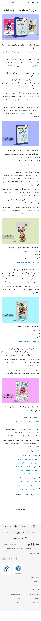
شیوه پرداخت (35, 589)
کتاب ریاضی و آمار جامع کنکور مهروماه (27, 421)
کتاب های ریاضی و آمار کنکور (30, 65)
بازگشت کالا (36, 598)
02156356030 (27, 549)
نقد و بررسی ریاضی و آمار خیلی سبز (27, 485)
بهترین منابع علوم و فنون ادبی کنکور (27, 466)
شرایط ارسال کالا (35, 585)
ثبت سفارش (36, 581)
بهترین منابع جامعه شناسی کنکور (28, 459)
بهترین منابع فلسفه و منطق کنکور (27, 455)
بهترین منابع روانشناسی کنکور (29, 481)
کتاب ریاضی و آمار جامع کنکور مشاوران (27, 262)
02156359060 (10, 549)
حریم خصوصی (35, 602)
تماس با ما (17, 602)
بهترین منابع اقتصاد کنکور (30, 463)
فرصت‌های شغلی (15, 606)
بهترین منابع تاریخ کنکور (30, 474)
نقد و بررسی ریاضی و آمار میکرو (28, 488)
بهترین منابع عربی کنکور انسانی (28, 477)
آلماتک (16, 613)
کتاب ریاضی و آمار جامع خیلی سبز (28, 165)
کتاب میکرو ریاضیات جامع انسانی (29, 341)
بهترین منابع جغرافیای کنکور (29, 470)
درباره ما (17, 598)
